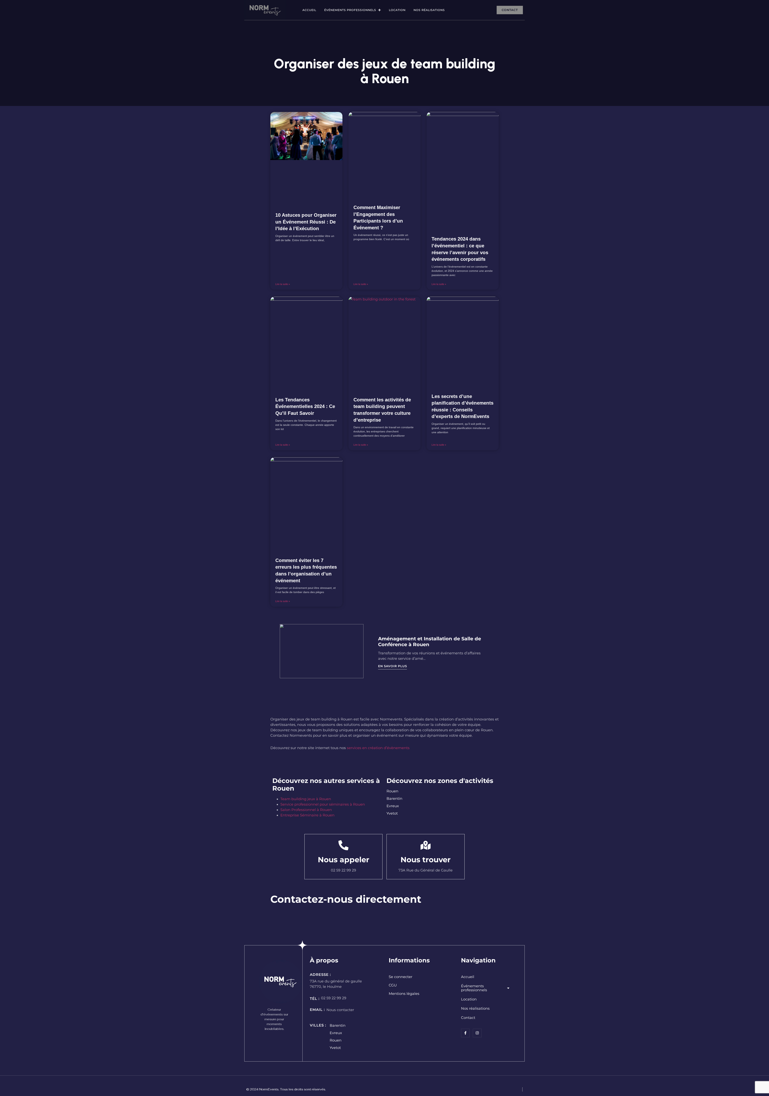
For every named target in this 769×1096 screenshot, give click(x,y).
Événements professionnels (350, 10)
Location (397, 10)
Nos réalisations (429, 10)
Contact (468, 1017)
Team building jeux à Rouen (305, 799)
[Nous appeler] (343, 845)
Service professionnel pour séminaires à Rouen (322, 804)
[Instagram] (477, 1033)
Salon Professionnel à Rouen (306, 810)
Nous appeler (343, 859)
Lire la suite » (282, 284)
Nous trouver (426, 859)
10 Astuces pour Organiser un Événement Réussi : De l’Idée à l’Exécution (305, 221)
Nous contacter (340, 1010)
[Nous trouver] (426, 845)
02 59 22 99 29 (333, 998)
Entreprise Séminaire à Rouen (307, 815)
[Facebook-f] (465, 1033)
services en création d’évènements (378, 748)
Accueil (309, 10)
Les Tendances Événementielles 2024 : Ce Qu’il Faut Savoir (305, 406)
